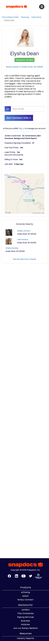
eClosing (25, 592)
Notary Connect (25, 600)
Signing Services (25, 617)
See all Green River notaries (24, 259)
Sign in (21, 128)
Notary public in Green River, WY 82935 (24, 66)
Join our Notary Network (25, 628)
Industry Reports (25, 638)
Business (25, 621)
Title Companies (25, 613)
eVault (25, 596)
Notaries (25, 624)
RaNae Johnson (23, 231)
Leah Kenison (22, 239)
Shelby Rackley (12, 248)
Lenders (25, 610)
